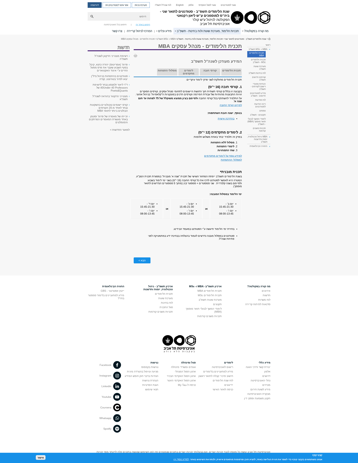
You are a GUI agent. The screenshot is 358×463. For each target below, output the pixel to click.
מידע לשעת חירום (260, 389)
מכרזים (266, 384)
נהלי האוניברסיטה (260, 380)
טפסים (262, 110)
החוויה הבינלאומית (113, 286)
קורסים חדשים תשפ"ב (259, 78)
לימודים (228, 362)
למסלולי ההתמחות (231, 159)
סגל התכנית (166, 307)
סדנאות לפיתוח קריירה (257, 304)
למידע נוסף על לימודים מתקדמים (223, 155)
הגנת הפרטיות (150, 384)
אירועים (266, 290)
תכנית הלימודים (164, 293)
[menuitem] (228, 5)
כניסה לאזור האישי (223, 389)
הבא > (142, 260)
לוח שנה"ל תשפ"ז (163, 5)
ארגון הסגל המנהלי (185, 371)
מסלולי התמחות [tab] (167, 70)
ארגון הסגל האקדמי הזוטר (181, 380)
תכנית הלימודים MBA (256, 54)
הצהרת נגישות (150, 380)
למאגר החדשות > (120, 129)
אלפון (191, 5)
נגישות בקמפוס (149, 367)
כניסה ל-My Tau (187, 384)
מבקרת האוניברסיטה (258, 393)
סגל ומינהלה (188, 362)
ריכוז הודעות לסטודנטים (260, 105)
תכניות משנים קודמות (259, 129)
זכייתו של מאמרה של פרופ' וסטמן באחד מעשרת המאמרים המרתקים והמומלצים (108, 119)
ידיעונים (228, 384)
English (180, 5)
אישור (40, 457)
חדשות (266, 295)
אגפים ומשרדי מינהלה (183, 367)
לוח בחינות (167, 302)
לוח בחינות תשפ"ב (257, 73)
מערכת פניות (141, 5)
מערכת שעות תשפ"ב (260, 67)
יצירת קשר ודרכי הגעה (258, 367)
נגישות (154, 362)
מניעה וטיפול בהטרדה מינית (142, 371)
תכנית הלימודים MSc (210, 295)
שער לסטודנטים (228, 5)
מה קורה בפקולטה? (256, 31)
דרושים (266, 375)
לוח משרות (264, 299)
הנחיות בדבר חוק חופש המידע (141, 375)
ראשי (268, 45)
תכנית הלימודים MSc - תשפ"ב (258, 61)
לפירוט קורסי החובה (231, 105)
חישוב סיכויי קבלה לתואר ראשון (215, 375)
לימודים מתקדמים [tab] (188, 72)
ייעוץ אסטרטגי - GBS (112, 290)
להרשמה (94, 5)
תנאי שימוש (151, 389)
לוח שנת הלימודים (223, 380)
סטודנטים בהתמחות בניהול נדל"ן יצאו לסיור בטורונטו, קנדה (109, 78)
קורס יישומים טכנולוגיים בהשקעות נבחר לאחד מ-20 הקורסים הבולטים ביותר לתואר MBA (109, 107)
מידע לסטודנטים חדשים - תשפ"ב (258, 94)
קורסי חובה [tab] (210, 70)
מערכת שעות (165, 298)
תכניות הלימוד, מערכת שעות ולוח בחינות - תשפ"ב (208, 31)
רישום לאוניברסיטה (222, 367)
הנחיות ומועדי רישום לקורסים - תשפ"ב (258, 86)
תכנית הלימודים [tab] (231, 70)
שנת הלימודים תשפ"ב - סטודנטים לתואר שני (269, 39)
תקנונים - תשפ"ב (258, 115)
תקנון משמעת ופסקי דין (257, 398)
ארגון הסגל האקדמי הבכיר (181, 375)
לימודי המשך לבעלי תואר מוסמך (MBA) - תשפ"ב (256, 121)
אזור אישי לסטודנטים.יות (116, 5)
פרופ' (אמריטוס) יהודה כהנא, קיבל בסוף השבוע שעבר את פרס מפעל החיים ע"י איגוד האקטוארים (109, 67)
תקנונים (217, 304)
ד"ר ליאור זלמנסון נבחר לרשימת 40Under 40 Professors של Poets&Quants (110, 87)
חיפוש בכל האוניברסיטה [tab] (115, 24)
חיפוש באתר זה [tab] (143, 24)
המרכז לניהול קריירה (139, 31)
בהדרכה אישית (226, 118)
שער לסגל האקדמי (207, 5)
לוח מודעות (260, 100)
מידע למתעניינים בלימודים (218, 371)
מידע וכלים (165, 31)
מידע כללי (264, 362)
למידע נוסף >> (181, 459)
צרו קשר (117, 31)
